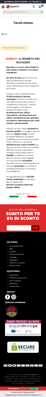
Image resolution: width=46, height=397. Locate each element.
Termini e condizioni (17, 263)
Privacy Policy (14, 266)
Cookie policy (14, 286)
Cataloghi (13, 257)
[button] (34, 7)
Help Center (14, 275)
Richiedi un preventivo (18, 278)
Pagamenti (13, 260)
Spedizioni (13, 284)
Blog (11, 249)
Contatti (12, 252)
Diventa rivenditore (16, 254)
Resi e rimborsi (15, 281)
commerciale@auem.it (30, 374)
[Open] (3, 7)
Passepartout (29, 392)
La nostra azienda (16, 246)
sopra (23, 2)
